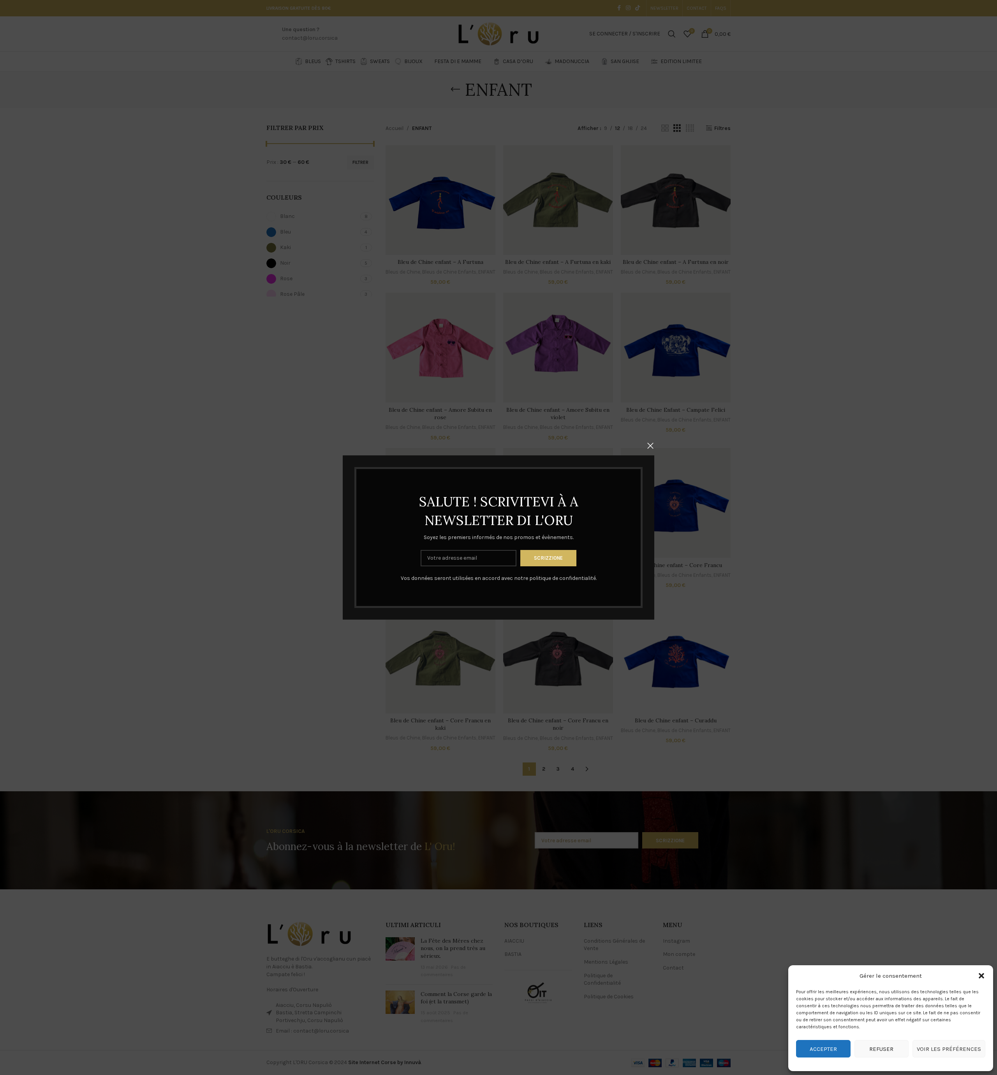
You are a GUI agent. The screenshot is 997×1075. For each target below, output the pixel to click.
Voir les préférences (949, 1048)
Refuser (881, 1048)
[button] (981, 976)
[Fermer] (650, 445)
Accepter (823, 1048)
